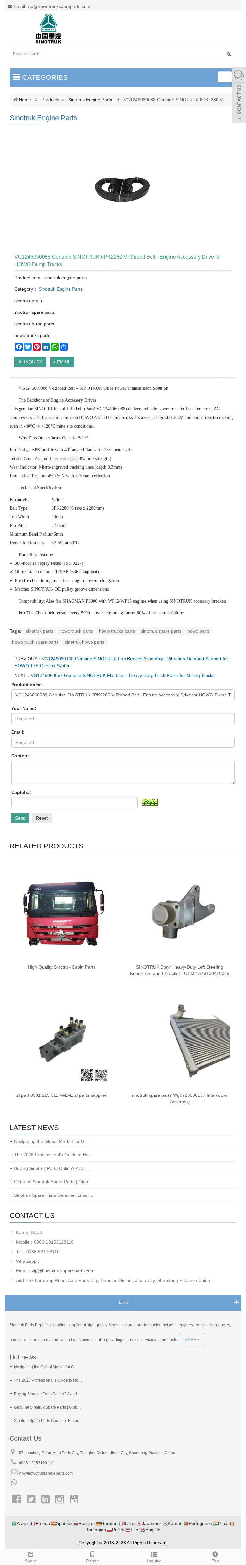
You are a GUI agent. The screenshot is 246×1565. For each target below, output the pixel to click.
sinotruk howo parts (84, 642)
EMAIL (63, 361)
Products (50, 99)
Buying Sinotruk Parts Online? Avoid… (52, 1168)
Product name (26, 684)
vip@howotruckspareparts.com (63, 1270)
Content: (20, 755)
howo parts (198, 631)
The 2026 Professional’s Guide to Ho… (53, 1154)
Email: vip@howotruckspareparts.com (51, 6)
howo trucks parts (117, 631)
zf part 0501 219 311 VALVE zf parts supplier (61, 1095)
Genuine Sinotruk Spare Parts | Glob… (53, 1181)
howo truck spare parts (35, 642)
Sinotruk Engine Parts (90, 99)
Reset (42, 817)
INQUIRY (33, 361)
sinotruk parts (39, 631)
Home (25, 99)
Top (215, 1560)
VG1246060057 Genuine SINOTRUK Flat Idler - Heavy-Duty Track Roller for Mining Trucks (123, 675)
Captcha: (21, 792)
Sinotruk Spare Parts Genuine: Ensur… (54, 1195)
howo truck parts (76, 631)
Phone (92, 1560)
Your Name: (23, 708)
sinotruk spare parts (161, 631)
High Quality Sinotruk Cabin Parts (61, 967)
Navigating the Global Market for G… (51, 1141)
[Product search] (229, 54)
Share (31, 1560)
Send (20, 817)
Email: (18, 732)
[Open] (239, 96)
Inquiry (154, 1560)
